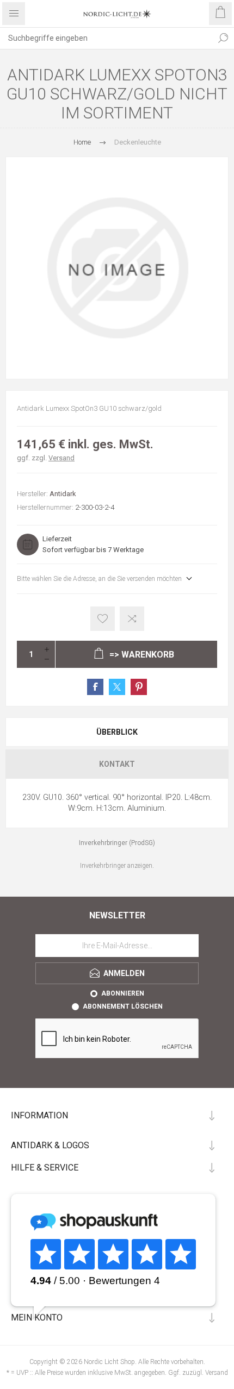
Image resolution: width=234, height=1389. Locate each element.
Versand (61, 458)
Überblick (117, 732)
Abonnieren (122, 993)
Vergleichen (132, 618)
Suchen (223, 38)
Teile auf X (117, 687)
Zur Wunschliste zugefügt (102, 618)
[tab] (117, 732)
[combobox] (106, 38)
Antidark (63, 494)
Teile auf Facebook (95, 687)
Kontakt (117, 764)
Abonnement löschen (123, 1006)
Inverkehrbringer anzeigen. (117, 865)
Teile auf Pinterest (139, 687)
